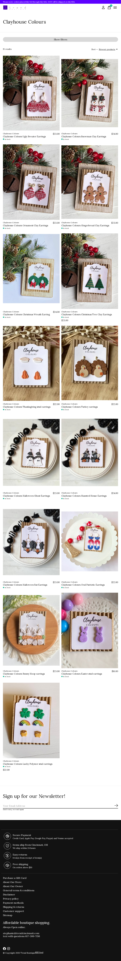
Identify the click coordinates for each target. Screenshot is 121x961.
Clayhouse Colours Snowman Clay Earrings (83, 136)
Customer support (13, 911)
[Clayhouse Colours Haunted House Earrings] (89, 452)
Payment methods (13, 902)
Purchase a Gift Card (14, 877)
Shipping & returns (13, 906)
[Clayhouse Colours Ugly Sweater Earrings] (31, 93)
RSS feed (39, 952)
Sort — (94, 49)
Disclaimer (9, 894)
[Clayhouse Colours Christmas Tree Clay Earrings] (89, 271)
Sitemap (7, 915)
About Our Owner (13, 886)
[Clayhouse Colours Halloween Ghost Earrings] (31, 452)
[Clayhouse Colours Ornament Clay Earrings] (31, 182)
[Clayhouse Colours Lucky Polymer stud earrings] (31, 720)
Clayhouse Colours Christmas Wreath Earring (26, 314)
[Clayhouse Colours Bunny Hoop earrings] (31, 630)
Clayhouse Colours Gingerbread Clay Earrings (85, 225)
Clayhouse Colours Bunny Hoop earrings (24, 673)
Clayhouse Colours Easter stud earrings (81, 673)
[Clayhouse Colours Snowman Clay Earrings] (89, 93)
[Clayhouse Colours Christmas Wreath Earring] (31, 271)
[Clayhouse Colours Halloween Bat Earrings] (31, 541)
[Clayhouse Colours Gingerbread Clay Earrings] (89, 182)
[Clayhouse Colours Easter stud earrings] (89, 630)
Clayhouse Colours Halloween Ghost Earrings (26, 495)
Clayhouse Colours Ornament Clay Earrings (25, 225)
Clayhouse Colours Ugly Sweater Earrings (24, 136)
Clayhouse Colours (11, 133)
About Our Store (12, 882)
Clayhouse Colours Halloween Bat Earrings (25, 584)
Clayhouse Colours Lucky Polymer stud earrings (27, 764)
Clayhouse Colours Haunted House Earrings (84, 495)
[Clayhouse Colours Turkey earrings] (89, 363)
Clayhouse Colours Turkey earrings (79, 406)
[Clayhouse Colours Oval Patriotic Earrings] (89, 541)
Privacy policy (10, 898)
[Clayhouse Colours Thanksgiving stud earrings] (31, 363)
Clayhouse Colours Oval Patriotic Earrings (83, 584)
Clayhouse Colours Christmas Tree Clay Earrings (86, 314)
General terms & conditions (18, 890)
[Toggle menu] (115, 7)
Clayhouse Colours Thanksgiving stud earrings (26, 406)
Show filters (60, 39)
